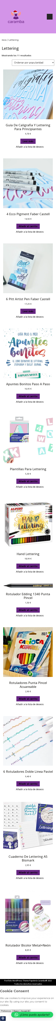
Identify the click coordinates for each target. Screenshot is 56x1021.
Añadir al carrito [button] (28, 226)
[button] (28, 147)
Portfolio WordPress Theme (16, 980)
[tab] (50, 16)
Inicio (4, 39)
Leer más (28, 141)
